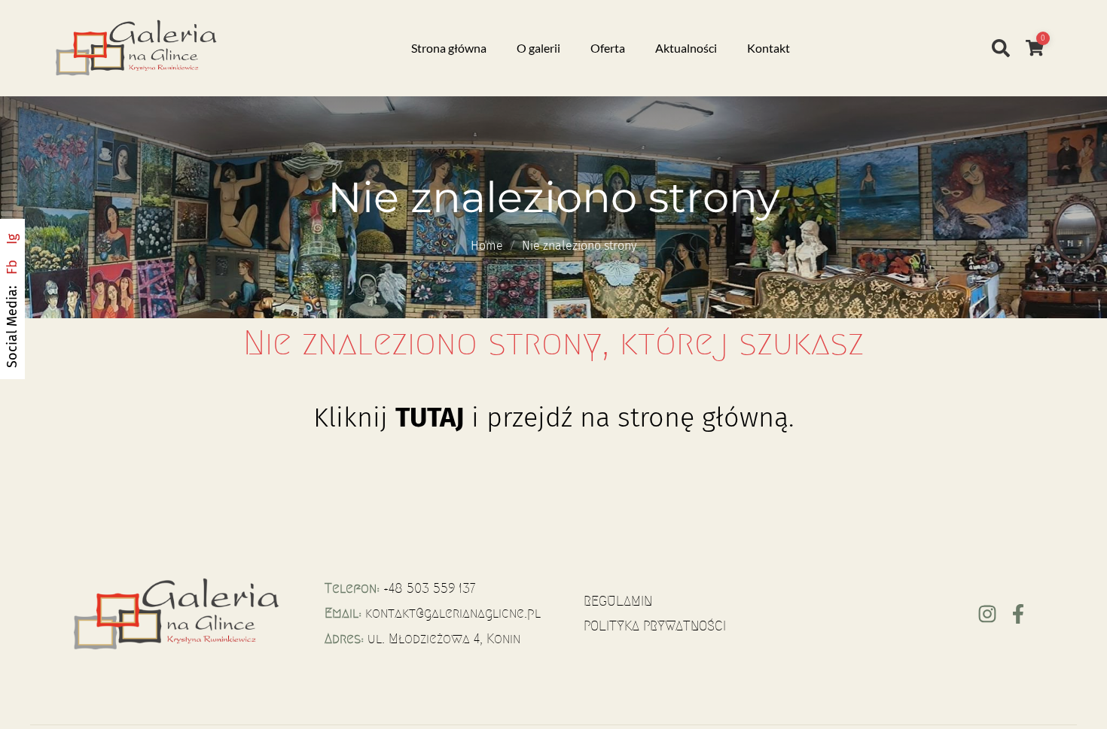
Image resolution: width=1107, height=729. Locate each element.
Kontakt (768, 48)
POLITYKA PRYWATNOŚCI (655, 625)
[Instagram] (987, 614)
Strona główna (448, 48)
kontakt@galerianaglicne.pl (453, 613)
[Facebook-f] (1018, 614)
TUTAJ (429, 417)
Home (487, 245)
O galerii (538, 48)
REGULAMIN (618, 601)
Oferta (607, 48)
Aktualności (686, 48)
